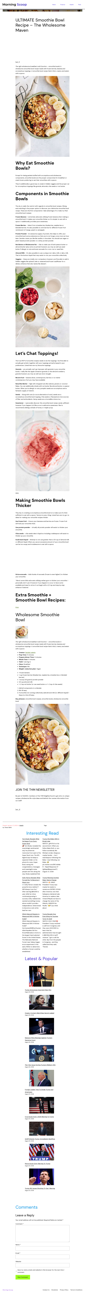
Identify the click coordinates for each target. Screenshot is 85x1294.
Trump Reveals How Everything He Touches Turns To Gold (50, 916)
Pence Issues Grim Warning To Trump (37, 1164)
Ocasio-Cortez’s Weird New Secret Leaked (39, 1013)
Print (17, 607)
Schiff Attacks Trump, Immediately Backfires (40, 1139)
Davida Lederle (30, 652)
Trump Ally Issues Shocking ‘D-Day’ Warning (40, 1188)
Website (18, 1261)
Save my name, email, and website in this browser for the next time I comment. (41, 1271)
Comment (20, 1224)
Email (18, 1253)
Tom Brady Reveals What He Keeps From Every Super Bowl (30, 841)
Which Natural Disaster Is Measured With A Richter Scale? (30, 916)
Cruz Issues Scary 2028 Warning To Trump (39, 1117)
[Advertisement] (42, 47)
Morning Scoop (8, 1290)
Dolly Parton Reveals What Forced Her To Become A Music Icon (31, 880)
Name (18, 1245)
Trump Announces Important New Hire (38, 990)
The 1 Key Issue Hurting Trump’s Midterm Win (40, 1065)
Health (21, 825)
